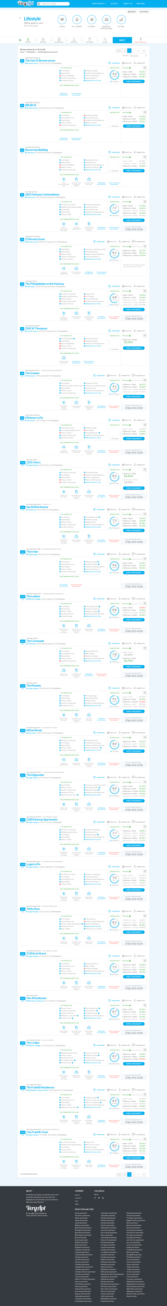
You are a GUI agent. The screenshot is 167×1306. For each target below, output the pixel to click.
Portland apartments (133, 1215)
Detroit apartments (81, 1286)
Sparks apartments (133, 1252)
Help (76, 1201)
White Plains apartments (135, 1289)
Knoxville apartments (108, 1242)
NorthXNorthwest (37, 507)
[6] (62, 40)
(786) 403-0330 (134, 229)
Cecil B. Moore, (33, 331)
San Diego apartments (134, 1237)
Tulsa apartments (132, 1277)
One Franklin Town (37, 1132)
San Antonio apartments (135, 1235)
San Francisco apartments (135, 1240)
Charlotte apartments (82, 1252)
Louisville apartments (108, 1255)
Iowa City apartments (108, 1230)
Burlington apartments (82, 1247)
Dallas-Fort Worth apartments (85, 1279)
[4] (47, 40)
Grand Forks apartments (83, 1299)
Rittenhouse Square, (36, 1001)
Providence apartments (134, 1218)
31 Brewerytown (35, 239)
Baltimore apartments (82, 1225)
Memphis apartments (108, 1264)
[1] (28, 40)
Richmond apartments (134, 1225)
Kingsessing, (33, 554)
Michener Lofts (34, 417)
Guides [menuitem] (114, 4)
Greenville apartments (108, 1215)
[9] (89, 40)
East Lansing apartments (83, 1291)
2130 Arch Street (36, 953)
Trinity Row (33, 908)
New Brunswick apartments (110, 1284)
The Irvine (32, 551)
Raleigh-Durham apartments (136, 1220)
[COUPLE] (62, 19)
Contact (78, 1198)
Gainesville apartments (82, 1296)
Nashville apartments (108, 1279)
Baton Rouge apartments (83, 1228)
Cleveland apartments (82, 1264)
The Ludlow (33, 596)
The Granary (32, 373)
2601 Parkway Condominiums (42, 194)
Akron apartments (81, 1213)
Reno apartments (132, 1223)
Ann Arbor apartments (82, 1215)
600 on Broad (34, 730)
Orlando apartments (107, 1294)
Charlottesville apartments (83, 1255)
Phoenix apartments (107, 1301)
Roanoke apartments (133, 1228)
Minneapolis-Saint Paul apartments (112, 1274)
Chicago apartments (81, 1257)
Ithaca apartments (107, 1235)
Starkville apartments (134, 1257)
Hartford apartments (107, 1220)
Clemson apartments (82, 1262)
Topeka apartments (133, 1269)
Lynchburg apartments (108, 1257)
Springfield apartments (134, 1255)
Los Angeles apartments (108, 1252)
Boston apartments (81, 1240)
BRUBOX (30, 105)
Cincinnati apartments (82, 1259)
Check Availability (134, 81)
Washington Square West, (38, 1090)
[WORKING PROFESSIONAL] (106, 19)
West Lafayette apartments (136, 1286)
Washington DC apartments (136, 1284)
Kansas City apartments (108, 1240)
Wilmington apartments (134, 1291)
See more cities (132, 1296)
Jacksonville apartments (109, 1237)
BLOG (96, 1194)
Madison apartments (107, 1259)
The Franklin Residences (40, 1087)
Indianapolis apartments (109, 1228)
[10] (105, 40)
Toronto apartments (133, 1272)
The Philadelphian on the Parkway (44, 283)
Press (77, 1204)
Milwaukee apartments (108, 1269)
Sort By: (125, 55)
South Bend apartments (134, 1250)
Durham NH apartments (83, 1289)
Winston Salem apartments (136, 1294)
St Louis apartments (133, 1259)
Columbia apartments (82, 1269)
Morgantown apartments (109, 1277)
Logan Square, (33, 465)
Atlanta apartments (81, 1220)
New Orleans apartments (109, 1289)
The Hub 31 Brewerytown (40, 60)
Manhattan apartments (108, 1262)
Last (143, 51)
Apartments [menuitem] (98, 4)
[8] (78, 40)
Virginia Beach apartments (135, 1282)
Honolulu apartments (108, 1223)
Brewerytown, (32, 63)
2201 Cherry (33, 462)
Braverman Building (36, 149)
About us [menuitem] (127, 4)
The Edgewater (35, 774)
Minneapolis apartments (109, 1272)
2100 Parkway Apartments (41, 819)
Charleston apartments (82, 1250)
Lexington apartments (108, 1250)
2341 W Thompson (36, 328)
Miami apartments (107, 1267)
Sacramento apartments (135, 1230)
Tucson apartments (133, 1274)
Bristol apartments (81, 1245)
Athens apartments (81, 1218)
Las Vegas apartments (108, 1245)
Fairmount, (31, 153)
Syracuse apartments (134, 1262)
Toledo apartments (133, 1267)
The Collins (32, 1042)
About (77, 1195)
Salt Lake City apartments (135, 1233)
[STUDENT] (91, 19)
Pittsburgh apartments (134, 1213)
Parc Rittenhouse (36, 998)
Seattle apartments (133, 1247)
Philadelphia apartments (109, 1299)
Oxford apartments (107, 1296)
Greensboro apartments (109, 1213)
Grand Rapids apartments (83, 1301)
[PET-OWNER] (77, 19)
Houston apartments (107, 1225)
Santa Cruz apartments (134, 1245)
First (119, 51)
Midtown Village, (34, 599)
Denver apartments (81, 1282)
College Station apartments (84, 1267)
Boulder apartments (81, 1242)
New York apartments (108, 1291)
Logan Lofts (33, 864)
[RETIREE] (121, 19)
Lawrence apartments (108, 1247)
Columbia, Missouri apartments (85, 1272)
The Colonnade (35, 641)
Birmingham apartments (83, 1230)
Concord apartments (82, 1277)
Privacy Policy (43, 1215)
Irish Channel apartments (109, 1233)
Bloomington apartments (83, 1235)
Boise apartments (80, 1237)
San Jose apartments (133, 1242)
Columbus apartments (82, 1274)
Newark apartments (107, 1282)
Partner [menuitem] (140, 4)
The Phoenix (33, 685)
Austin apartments (81, 1223)
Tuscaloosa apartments (134, 1279)
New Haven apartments (108, 1286)
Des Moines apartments (83, 1284)
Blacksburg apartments (82, 1233)
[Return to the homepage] (25, 4)
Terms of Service (31, 1215)
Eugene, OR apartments (82, 1294)
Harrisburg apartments (108, 1218)
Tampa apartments (133, 1264)
